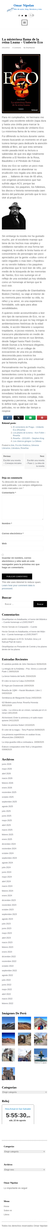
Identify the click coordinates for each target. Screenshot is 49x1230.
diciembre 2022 (9, 957)
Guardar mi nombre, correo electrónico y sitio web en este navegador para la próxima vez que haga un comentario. (21, 563)
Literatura (15, 448)
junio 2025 (6, 816)
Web (4, 543)
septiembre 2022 (9, 971)
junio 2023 (6, 928)
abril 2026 (6, 774)
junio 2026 (6, 764)
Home (6, 1206)
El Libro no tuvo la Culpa (13, 681)
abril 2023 (6, 938)
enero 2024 (7, 896)
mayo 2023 (7, 933)
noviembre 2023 (9, 905)
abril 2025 (6, 825)
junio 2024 (6, 872)
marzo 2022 (7, 999)
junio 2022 (6, 985)
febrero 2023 (7, 947)
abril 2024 (6, 881)
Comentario (9, 492)
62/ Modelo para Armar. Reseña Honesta (20, 702)
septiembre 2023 (9, 914)
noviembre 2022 (9, 961)
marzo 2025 (7, 830)
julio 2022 (6, 980)
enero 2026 (7, 788)
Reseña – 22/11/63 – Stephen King (28, 438)
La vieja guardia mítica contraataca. (17, 742)
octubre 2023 (8, 910)
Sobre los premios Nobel (13, 725)
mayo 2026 (7, 769)
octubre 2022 (8, 966)
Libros (6, 1215)
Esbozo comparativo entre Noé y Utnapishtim (22, 747)
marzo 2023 (7, 942)
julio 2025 (6, 811)
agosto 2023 (7, 919)
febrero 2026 (7, 783)
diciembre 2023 (9, 900)
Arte (12, 445)
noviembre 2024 (9, 849)
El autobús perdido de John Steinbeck (19, 664)
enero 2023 (7, 952)
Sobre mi (8, 1210)
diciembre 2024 (9, 844)
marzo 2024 (7, 886)
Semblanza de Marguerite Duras (16, 698)
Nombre (7, 523)
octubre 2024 (8, 853)
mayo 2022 (7, 989)
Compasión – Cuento (27, 627)
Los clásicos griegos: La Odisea (27, 441)
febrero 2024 (7, 891)
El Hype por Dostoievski (12, 686)
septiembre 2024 (9, 858)
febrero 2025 (7, 835)
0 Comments (16, 48)
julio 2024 (6, 867)
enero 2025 (7, 839)
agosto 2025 (7, 806)
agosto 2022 (7, 975)
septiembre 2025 (9, 802)
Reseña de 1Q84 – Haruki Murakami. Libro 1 (22, 690)
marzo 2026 (7, 778)
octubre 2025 (8, 797)
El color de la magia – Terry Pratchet (18, 730)
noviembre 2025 (9, 792)
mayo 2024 (7, 877)
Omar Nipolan (24, 5)
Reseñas (25, 448)
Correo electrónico (12, 533)
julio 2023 (6, 924)
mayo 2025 (7, 820)
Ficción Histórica (22, 445)
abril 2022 (6, 994)
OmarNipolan (30, 48)
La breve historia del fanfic (13, 676)
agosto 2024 (7, 863)
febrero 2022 (7, 1003)
